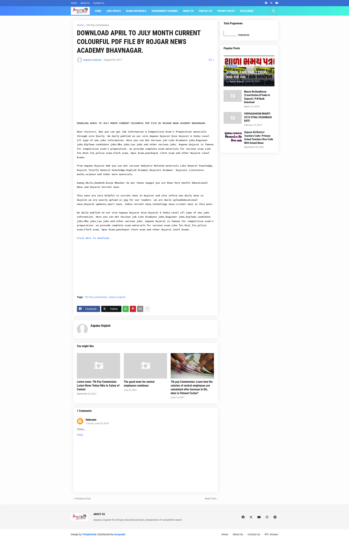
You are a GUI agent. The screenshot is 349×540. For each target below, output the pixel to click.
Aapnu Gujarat (117, 297)
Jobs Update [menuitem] (113, 10)
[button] (273, 11)
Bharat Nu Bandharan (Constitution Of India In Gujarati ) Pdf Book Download (257, 97)
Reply (80, 434)
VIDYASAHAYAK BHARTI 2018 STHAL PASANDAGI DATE (258, 117)
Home (74, 3)
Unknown (91, 419)
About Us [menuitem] (188, 10)
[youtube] (276, 3)
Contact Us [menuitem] (205, 10)
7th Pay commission (97, 25)
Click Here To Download (93, 238)
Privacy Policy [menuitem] (226, 10)
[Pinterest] (133, 309)
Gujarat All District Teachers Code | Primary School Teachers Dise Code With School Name (258, 138)
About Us (85, 3)
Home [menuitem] (98, 10)
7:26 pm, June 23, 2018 (97, 423)
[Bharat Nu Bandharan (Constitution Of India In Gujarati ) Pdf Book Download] (233, 96)
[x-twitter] (271, 3)
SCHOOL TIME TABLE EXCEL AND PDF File (247, 74)
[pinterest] (275, 517)
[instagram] (267, 517)
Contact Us (98, 3)
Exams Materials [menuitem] (136, 10)
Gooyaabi (119, 534)
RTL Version (271, 534)
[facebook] (266, 3)
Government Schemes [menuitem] (165, 10)
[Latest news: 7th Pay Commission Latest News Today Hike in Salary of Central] (98, 366)
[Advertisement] (145, 95)
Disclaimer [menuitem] (246, 10)
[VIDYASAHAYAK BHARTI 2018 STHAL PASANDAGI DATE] (233, 118)
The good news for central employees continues (139, 383)
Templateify (89, 534)
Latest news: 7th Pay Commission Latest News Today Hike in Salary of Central (98, 385)
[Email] (140, 309)
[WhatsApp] (126, 309)
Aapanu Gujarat (101, 325)
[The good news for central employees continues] (145, 366)
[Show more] (147, 309)
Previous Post (83, 498)
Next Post (210, 498)
